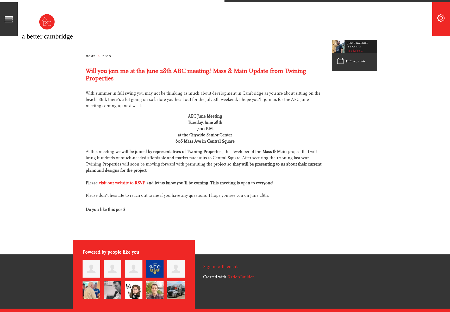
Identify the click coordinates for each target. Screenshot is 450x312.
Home (90, 56)
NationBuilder (240, 277)
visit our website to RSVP (122, 183)
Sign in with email (220, 266)
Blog (106, 56)
